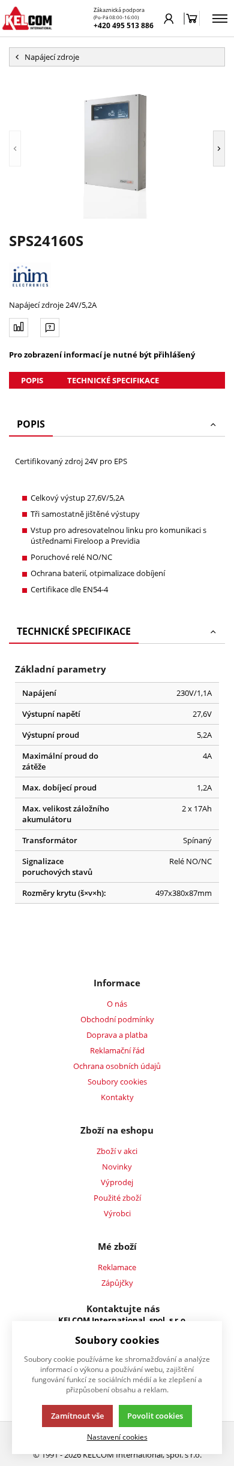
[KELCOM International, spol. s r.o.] (27, 18)
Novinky (117, 1166)
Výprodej (117, 1182)
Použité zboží (117, 1197)
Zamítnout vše (77, 1415)
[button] (15, 148)
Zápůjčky (117, 1282)
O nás (117, 1003)
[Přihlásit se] (169, 18)
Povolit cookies (155, 1415)
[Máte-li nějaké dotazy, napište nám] (49, 327)
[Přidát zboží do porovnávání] (18, 327)
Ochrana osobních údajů (117, 1066)
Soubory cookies (117, 1081)
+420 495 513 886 (124, 25)
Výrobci (117, 1213)
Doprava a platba (117, 1034)
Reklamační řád (117, 1050)
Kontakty (117, 1097)
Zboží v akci (117, 1151)
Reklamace (117, 1267)
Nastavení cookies (117, 1436)
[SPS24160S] (117, 148)
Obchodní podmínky (117, 1019)
